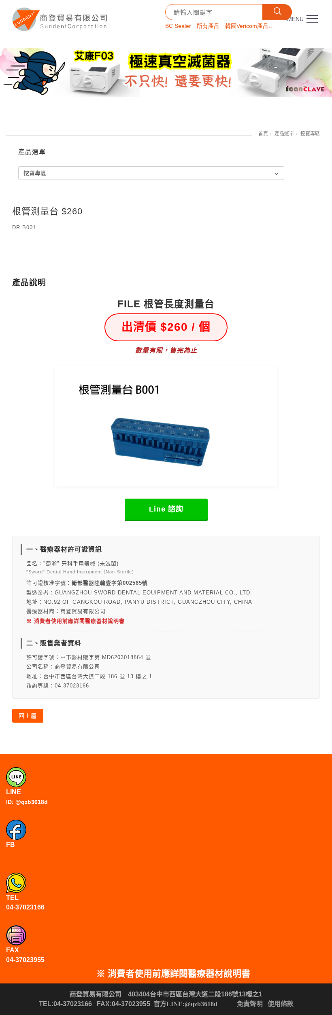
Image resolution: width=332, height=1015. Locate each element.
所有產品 (208, 26)
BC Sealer (178, 26)
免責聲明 (250, 1003)
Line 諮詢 (166, 509)
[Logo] (60, 16)
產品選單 (284, 134)
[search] (277, 12)
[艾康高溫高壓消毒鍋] (166, 72)
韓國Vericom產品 (246, 26)
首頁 (263, 134)
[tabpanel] (166, 72)
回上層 (28, 716)
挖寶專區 (310, 134)
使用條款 (281, 1003)
